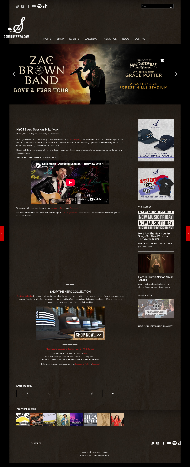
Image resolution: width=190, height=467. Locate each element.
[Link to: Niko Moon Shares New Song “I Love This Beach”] (103, 419)
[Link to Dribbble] (45, 6)
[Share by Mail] (113, 393)
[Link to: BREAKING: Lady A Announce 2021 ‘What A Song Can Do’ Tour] (117, 419)
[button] (94, 74)
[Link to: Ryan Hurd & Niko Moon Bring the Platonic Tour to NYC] (76, 419)
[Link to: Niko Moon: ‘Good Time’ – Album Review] (63, 419)
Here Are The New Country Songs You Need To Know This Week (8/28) (154, 236)
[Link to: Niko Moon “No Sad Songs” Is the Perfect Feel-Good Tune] (49, 419)
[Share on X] (49, 393)
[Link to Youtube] (34, 6)
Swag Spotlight (76, 139)
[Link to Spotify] (39, 6)
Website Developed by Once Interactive (95, 455)
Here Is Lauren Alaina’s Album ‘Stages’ (155, 278)
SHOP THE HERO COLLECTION (70, 291)
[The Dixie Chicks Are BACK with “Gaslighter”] (2, 233)
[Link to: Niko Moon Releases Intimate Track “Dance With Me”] (36, 419)
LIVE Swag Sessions (69, 213)
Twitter (63, 208)
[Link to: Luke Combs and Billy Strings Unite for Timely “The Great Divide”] (90, 419)
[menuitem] (47, 38)
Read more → (148, 246)
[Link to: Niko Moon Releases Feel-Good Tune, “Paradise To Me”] (22, 419)
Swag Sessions (40, 134)
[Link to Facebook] (28, 6)
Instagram (55, 208)
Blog (32, 134)
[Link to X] (23, 6)
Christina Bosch (53, 134)
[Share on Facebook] (27, 393)
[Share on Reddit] (92, 393)
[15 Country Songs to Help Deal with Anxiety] (188, 233)
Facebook (74, 208)
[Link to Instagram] (17, 6)
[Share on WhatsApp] (70, 393)
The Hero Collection (25, 296)
